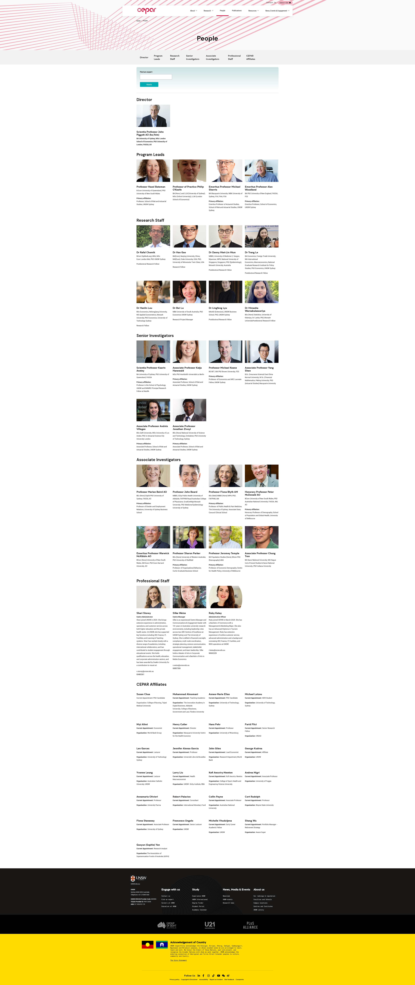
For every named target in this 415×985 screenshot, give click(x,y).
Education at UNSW (168, 906)
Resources (252, 11)
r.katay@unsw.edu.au (217, 650)
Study (195, 889)
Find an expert (146, 72)
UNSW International (200, 899)
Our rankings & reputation (264, 896)
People (222, 11)
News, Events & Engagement (276, 11)
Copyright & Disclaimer (189, 979)
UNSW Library (259, 910)
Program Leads (158, 57)
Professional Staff (234, 57)
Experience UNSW (198, 896)
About (192, 11)
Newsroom (226, 896)
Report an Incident (216, 979)
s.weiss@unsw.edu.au (181, 665)
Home (138, 21)
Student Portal (198, 906)
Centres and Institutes (263, 906)
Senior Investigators (192, 57)
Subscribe (284, 3)
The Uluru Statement (178, 960)
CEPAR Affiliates (250, 57)
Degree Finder (197, 903)
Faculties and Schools (263, 899)
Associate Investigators (212, 57)
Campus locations (260, 903)
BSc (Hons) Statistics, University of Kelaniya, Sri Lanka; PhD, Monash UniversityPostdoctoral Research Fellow (260, 318)
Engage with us (170, 889)
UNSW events (227, 899)
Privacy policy (174, 979)
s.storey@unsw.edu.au (145, 671)
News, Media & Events (236, 889)
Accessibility (203, 979)
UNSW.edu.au (135, 884)
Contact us (165, 896)
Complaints (240, 979)
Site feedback (229, 979)
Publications (237, 11)
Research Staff (175, 57)
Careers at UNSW (167, 903)
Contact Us (271, 3)
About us (259, 889)
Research (207, 11)
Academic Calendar (199, 910)
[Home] (147, 10)
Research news (228, 903)
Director (144, 57)
